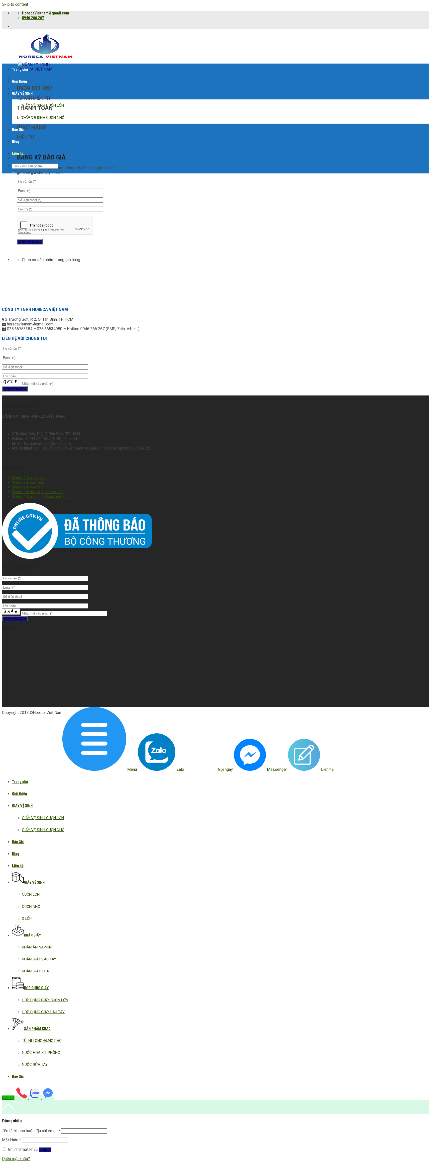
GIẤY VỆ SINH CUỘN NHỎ (43, 117)
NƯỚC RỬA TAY (35, 1064)
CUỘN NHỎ (31, 906)
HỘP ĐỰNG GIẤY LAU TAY (43, 1012)
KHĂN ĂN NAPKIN (37, 947)
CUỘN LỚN (31, 894)
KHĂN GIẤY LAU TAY (39, 959)
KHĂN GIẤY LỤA (35, 971)
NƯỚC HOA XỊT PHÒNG (41, 1052)
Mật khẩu (11, 1140)
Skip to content (15, 4)
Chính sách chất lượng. (29, 478)
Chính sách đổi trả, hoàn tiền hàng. (38, 492)
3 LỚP (27, 918)
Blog (15, 141)
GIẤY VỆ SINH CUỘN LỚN (43, 105)
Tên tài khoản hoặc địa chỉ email (31, 1130)
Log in (45, 1150)
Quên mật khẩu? (16, 1158)
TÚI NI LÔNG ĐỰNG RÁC (42, 1040)
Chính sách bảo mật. (28, 482)
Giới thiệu (19, 81)
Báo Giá (18, 129)
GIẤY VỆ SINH (22, 93)
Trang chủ (20, 69)
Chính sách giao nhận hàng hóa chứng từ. (44, 497)
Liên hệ (17, 153)
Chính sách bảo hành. (28, 487)
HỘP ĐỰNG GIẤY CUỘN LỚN (45, 1000)
